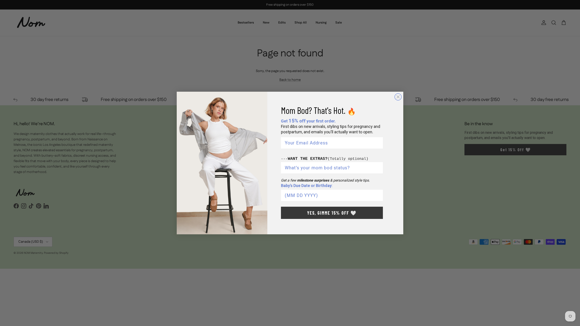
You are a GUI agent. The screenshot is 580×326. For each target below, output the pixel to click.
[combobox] (330, 167)
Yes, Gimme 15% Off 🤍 (332, 213)
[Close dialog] (398, 96)
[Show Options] (378, 167)
